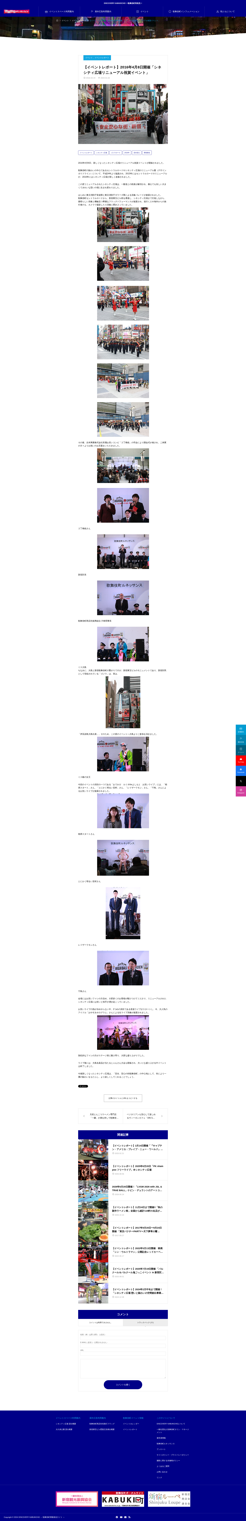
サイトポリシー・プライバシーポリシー (173, 1455)
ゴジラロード (115, 153)
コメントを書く (123, 1385)
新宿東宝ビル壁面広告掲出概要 (102, 1429)
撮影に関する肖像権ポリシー (168, 1461)
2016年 (127, 153)
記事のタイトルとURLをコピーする (123, 1098)
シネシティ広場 (101, 153)
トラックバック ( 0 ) (145, 1322)
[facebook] (117, 1517)
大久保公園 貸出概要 (64, 1429)
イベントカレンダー (131, 1424)
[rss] (129, 1517)
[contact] (125, 1517)
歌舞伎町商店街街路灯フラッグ (102, 1424)
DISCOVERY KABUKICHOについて (171, 1424)
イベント (89, 58)
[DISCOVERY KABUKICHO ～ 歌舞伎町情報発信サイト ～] (16, 11)
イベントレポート (102, 58)
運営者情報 (161, 1438)
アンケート (161, 1449)
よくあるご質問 (163, 1466)
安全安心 (137, 153)
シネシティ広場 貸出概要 (66, 1424)
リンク (159, 1477)
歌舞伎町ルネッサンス (166, 1444)
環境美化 (147, 153)
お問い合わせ (162, 1472)
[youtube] (121, 1517)
